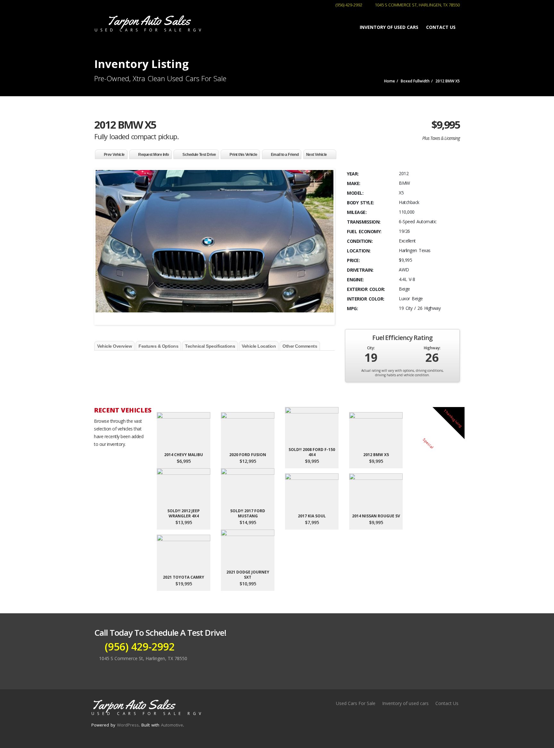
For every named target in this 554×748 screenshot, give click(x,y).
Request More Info (153, 154)
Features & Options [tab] (158, 346)
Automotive (172, 725)
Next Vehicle (316, 154)
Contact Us (441, 27)
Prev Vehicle (114, 154)
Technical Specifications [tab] (210, 346)
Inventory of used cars (389, 27)
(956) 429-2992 (348, 5)
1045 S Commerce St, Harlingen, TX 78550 (417, 5)
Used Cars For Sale (355, 703)
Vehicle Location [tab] (259, 346)
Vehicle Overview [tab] (114, 346)
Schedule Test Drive (199, 154)
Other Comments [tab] (299, 346)
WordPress (128, 725)
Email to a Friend (285, 154)
